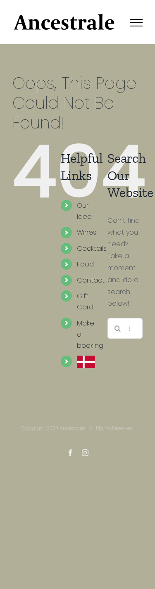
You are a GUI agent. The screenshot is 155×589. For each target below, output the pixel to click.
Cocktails (92, 248)
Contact (91, 280)
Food (85, 264)
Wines (86, 232)
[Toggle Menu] (136, 22)
